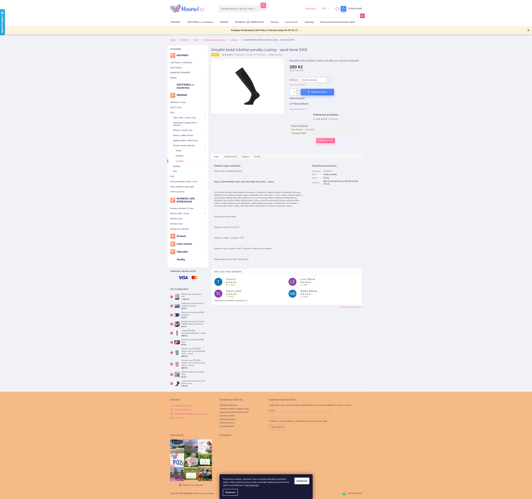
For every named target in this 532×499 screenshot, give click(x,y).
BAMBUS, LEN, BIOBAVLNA (186, 200)
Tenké (178, 150)
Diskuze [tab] (245, 156)
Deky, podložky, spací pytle (182, 186)
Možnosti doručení (297, 84)
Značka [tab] (257, 156)
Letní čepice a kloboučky (181, 62)
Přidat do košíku (319, 92)
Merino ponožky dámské (184, 145)
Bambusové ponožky (179, 229)
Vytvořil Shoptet (355, 493)
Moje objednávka (226, 426)
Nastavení (230, 492)
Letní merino (184, 244)
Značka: (275, 54)
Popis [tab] (216, 156)
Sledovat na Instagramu (193, 485)
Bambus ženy (176, 218)
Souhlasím (302, 480)
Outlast (181, 236)
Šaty (175, 171)
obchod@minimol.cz (183, 405)
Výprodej (182, 251)
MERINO (182, 95)
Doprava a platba (226, 415)
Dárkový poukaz (177, 191)
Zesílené (179, 155)
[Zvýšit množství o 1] (297, 90)
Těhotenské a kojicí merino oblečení (185, 123)
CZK (324, 8)
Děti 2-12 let (176, 107)
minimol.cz (179, 418)
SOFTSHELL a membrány (185, 86)
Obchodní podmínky (228, 405)
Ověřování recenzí (227, 422)
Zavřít (303, 149)
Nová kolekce (176, 67)
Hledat (263, 5)
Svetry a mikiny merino (183, 135)
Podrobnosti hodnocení (256, 54)
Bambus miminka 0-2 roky (181, 208)
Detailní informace (297, 109)
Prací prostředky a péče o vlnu (183, 181)
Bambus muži (176, 223)
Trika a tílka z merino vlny (184, 117)
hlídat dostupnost (297, 98)
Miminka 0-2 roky (178, 102)
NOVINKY (183, 55)
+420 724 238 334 (182, 409)
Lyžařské (180, 161)
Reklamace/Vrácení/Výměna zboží (233, 412)
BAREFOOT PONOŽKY (180, 72)
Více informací (252, 485)
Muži (172, 176)
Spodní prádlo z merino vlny (185, 140)
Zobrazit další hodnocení (350, 307)
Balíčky (173, 77)
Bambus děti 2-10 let (179, 213)
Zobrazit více (326, 140)
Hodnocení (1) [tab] (230, 156)
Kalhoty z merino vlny (182, 130)
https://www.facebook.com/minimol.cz (191, 414)
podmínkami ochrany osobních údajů (311, 421)
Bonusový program (227, 419)
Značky (181, 259)
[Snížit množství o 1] (297, 93)
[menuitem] (175, 22)
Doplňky (176, 166)
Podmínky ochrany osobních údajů (234, 408)
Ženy (172, 112)
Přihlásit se (277, 427)
